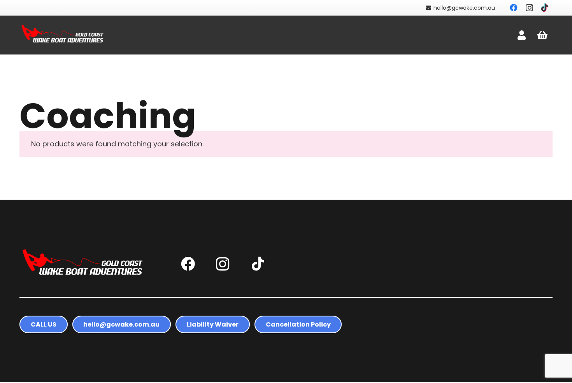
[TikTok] (545, 8)
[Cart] (542, 35)
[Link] (522, 34)
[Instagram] (529, 8)
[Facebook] (513, 8)
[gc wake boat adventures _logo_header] (63, 35)
